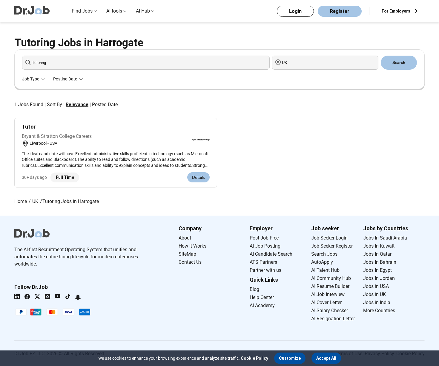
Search (398, 62)
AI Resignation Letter (333, 318)
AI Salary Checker (329, 310)
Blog (254, 289)
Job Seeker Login (329, 238)
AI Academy (262, 305)
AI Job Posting (265, 246)
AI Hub (143, 11)
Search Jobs (324, 254)
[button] (290, 358)
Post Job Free (264, 238)
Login (295, 11)
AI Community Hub (331, 278)
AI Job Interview (328, 294)
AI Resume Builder (330, 286)
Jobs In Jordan (379, 278)
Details (198, 177)
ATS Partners (263, 262)
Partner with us (265, 270)
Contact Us (190, 262)
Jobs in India (376, 302)
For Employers (396, 11)
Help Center (262, 297)
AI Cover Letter (326, 302)
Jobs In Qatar (377, 254)
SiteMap (187, 254)
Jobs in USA (376, 286)
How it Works (192, 246)
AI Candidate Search (271, 254)
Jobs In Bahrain (379, 262)
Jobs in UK (374, 294)
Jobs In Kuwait (379, 246)
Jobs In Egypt (377, 270)
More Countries (379, 310)
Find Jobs (82, 11)
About (185, 238)
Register (339, 11)
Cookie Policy (254, 358)
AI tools (114, 11)
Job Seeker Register (332, 246)
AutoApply (322, 262)
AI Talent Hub (325, 270)
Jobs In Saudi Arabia (385, 238)
